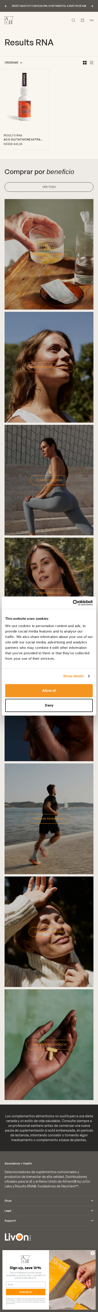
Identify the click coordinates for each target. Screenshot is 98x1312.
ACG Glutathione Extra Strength (22, 139)
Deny (49, 705)
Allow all (49, 690)
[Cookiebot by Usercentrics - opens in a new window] (73, 603)
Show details (73, 676)
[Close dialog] (92, 1253)
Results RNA (13, 135)
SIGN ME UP (25, 1292)
